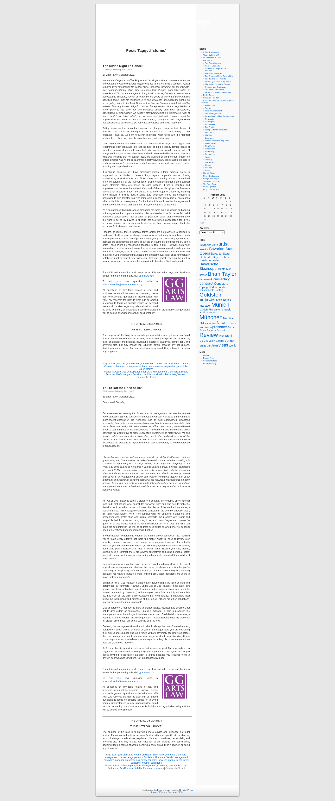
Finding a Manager (213, 73)
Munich (220, 304)
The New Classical (211, 181)
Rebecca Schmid (216, 330)
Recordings (210, 154)
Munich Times (209, 173)
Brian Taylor (159, 754)
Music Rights (210, 143)
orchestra (231, 323)
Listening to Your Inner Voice (218, 81)
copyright (204, 287)
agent (202, 244)
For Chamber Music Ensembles (219, 76)
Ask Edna (207, 60)
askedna (204, 249)
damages (120, 366)
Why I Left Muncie (211, 189)
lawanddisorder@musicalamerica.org (122, 284)
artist (123, 363)
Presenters (170, 374)
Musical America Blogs (167, 21)
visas (223, 345)
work (232, 345)
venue (229, 340)
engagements (134, 366)
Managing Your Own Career (217, 84)
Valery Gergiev (216, 341)
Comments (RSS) (175, 792)
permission (205, 327)
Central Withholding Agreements (219, 116)
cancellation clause (151, 363)
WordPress (188, 790)
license (227, 299)
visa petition (208, 345)
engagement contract (116, 757)
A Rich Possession (211, 52)
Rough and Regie (211, 179)
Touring (208, 160)
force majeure (156, 366)
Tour (221, 335)
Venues (181, 374)
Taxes (207, 157)
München (211, 317)
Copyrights (210, 122)
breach (203, 275)
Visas (207, 170)
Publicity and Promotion (215, 87)
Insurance (209, 132)
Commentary (220, 279)
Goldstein (149, 757)
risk (138, 760)
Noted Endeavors (211, 176)
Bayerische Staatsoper (208, 266)
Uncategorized (209, 187)
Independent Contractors (216, 130)
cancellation (133, 363)
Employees (210, 124)
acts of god (114, 363)
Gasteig (219, 290)
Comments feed (210, 361)
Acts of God (120, 371)
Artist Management (137, 371)
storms (149, 369)
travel (179, 760)
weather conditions (152, 762)
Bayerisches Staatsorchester (214, 259)
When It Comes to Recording (218, 92)
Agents (131, 765)
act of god (116, 754)
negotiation (170, 366)
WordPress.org (209, 363)
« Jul (201, 223)
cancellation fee (171, 363)
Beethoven (224, 268)
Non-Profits (158, 374)
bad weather (135, 754)
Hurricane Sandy (164, 757)
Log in (206, 355)
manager (119, 760)
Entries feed (208, 358)
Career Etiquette (212, 66)
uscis (203, 340)
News (221, 323)
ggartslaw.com (146, 275)
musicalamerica (208, 312)
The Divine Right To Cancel (122, 66)
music (227, 309)
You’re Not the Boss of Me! (122, 388)
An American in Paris (212, 58)
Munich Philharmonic (211, 309)
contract (185, 363)
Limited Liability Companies (217, 141)
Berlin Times (208, 95)
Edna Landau (218, 287)
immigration (207, 299)
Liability (147, 374)
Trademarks (210, 162)
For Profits (209, 127)
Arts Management (157, 371)
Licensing (209, 138)
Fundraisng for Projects (215, 79)
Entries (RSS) (157, 792)
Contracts (109, 366)
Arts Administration (213, 63)
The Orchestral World (214, 90)
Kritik (219, 299)
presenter (130, 760)
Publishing (209, 151)
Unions (208, 165)
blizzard (147, 754)
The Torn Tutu (209, 184)
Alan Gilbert (212, 245)
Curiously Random (211, 98)
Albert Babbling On (211, 55)
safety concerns (149, 760)
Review (208, 335)
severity (163, 760)
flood (145, 366)
